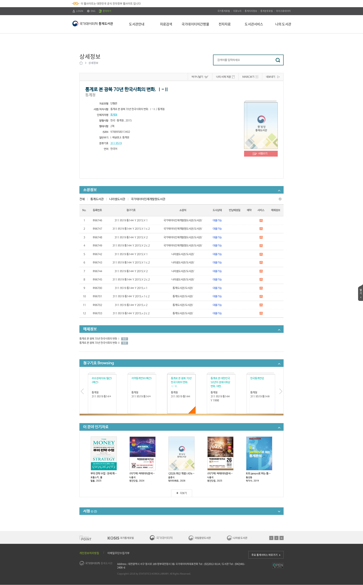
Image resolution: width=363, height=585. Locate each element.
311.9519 (116, 143)
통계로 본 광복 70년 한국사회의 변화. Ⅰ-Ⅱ (181, 382)
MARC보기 (248, 76)
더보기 (183, 493)
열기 (361, 291)
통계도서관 (97, 199)
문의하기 (106, 11)
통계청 (113, 114)
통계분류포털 (266, 11)
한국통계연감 (257, 378)
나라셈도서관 (117, 199)
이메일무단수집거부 (118, 553)
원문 (125, 339)
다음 (276, 538)
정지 (281, 538)
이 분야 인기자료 (96, 427)
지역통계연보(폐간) (141, 378)
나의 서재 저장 (223, 76)
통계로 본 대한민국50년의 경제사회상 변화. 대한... (220, 382)
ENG (92, 11)
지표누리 (237, 11)
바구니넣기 (197, 76)
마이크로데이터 (283, 11)
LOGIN (79, 11)
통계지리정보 (251, 11)
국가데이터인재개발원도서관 (148, 199)
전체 (82, 199)
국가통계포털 (223, 11)
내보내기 (270, 76)
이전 (271, 538)
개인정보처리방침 (89, 553)
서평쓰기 (262, 153)
